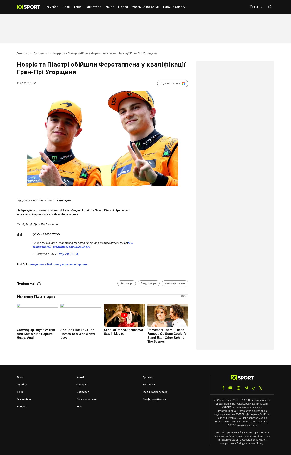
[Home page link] (30, 7)
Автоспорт (40, 53)
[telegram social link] (246, 388)
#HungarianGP (42, 246)
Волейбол (82, 392)
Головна (23, 53)
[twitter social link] (260, 388)
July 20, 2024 (68, 254)
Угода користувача (154, 392)
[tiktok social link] (253, 388)
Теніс (20, 392)
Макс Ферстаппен (175, 283)
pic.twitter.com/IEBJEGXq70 (71, 246)
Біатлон (22, 406)
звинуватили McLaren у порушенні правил (58, 264)
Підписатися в (170, 83)
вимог (234, 411)
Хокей (80, 377)
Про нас (147, 377)
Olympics (82, 384)
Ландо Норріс (149, 283)
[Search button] (270, 7)
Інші (79, 406)
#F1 (130, 242)
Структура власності (246, 425)
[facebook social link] (223, 388)
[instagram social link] (238, 388)
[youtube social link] (230, 388)
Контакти (148, 384)
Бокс (20, 377)
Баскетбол (24, 399)
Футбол (22, 384)
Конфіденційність (154, 399)
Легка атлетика (86, 399)
